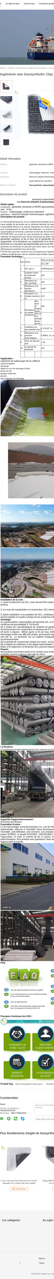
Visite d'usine (29, 4)
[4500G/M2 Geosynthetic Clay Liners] (19, 1158)
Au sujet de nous (13, 4)
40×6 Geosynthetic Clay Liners (28, 1084)
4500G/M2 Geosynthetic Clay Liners (19, 1181)
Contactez (20, 1189)
